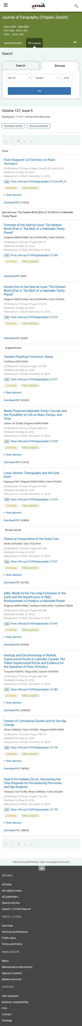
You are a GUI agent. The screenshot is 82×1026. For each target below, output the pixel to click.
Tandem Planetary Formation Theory (28, 357)
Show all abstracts (38, 125)
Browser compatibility (15, 1002)
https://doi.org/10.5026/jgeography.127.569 (34, 255)
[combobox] (19, 77)
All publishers (10, 896)
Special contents (12, 973)
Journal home (13, 43)
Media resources (12, 979)
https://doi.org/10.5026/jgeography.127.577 (34, 379)
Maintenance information (17, 967)
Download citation (13, 125)
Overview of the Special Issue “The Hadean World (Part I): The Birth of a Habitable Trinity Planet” (34, 229)
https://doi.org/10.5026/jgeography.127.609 (34, 441)
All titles (7, 884)
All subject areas (12, 890)
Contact (6, 1014)
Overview (7, 925)
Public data (9, 938)
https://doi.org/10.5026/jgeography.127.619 (34, 499)
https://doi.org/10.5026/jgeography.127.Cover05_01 (39, 181)
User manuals (10, 996)
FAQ (4, 1008)
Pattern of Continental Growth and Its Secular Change (35, 723)
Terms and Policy (12, 944)
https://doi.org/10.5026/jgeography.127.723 (34, 809)
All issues (34, 43)
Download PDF (12, 202)
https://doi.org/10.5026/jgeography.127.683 (34, 689)
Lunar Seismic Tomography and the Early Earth (31, 475)
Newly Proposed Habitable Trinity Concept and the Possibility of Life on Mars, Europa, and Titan (35, 415)
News (5, 961)
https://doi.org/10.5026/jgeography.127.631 (34, 561)
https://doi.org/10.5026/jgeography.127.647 (34, 623)
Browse (60, 66)
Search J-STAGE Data (15, 909)
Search (20, 65)
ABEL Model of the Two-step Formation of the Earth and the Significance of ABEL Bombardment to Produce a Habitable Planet (35, 597)
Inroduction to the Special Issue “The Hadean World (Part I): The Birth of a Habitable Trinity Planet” (34, 290)
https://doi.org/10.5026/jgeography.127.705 (34, 747)
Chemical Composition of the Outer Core (31, 539)
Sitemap (7, 1020)
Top (42, 868)
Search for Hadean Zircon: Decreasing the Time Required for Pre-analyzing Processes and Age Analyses (33, 783)
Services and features (15, 931)
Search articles (11, 903)
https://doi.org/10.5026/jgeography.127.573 (34, 317)
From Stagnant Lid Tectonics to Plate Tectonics (29, 162)
